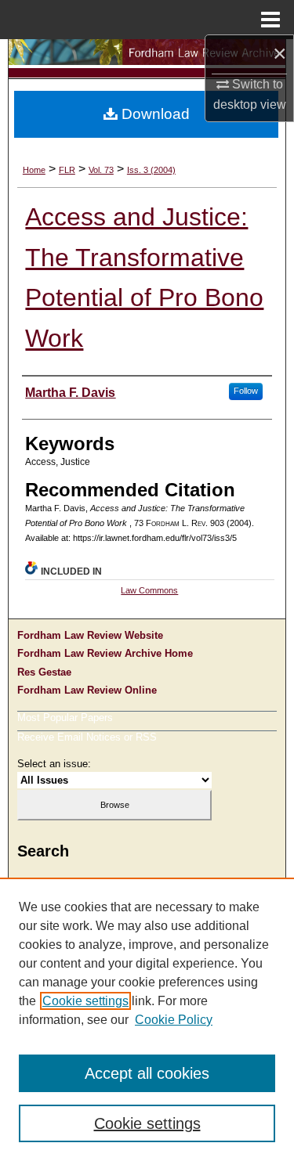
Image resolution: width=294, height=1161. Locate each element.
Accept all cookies (147, 1073)
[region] (147, 1019)
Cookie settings (85, 1001)
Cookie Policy (173, 1019)
